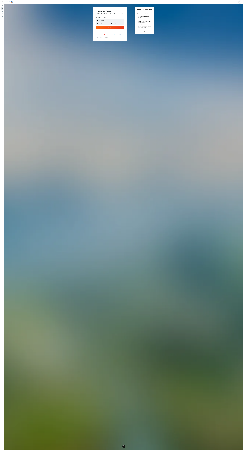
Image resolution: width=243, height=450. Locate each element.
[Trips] (2, 20)
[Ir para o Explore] (2, 16)
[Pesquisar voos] (2, 6)
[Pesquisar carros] (2, 11)
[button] (2, 2)
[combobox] (102, 17)
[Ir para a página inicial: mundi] (9, 2)
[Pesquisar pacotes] (2, 14)
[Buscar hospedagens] (2, 8)
